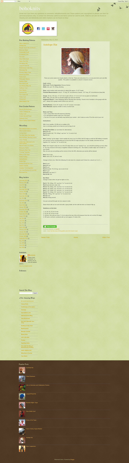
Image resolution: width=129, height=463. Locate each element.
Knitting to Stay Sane (27, 325)
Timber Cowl (22, 97)
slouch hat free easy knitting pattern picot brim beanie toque (62, 231)
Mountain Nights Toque (25, 72)
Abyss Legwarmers (24, 43)
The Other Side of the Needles (27, 135)
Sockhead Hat (23, 92)
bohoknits (29, 8)
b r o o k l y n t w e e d (27, 301)
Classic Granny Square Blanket (27, 120)
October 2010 (22, 236)
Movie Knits (24, 334)
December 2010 (23, 234)
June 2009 (22, 245)
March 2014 (22, 193)
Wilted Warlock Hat (24, 101)
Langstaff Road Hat (24, 65)
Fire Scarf (21, 56)
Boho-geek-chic (23, 172)
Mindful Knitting (23, 156)
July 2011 (21, 218)
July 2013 (21, 198)
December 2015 (23, 189)
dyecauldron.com (26, 312)
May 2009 (21, 247)
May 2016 (21, 187)
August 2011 (22, 216)
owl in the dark (25, 337)
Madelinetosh (24, 328)
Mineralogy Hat (23, 70)
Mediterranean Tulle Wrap (25, 68)
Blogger (72, 459)
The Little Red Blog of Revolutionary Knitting (27, 346)
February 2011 (23, 229)
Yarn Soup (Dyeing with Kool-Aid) (27, 170)
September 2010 (23, 238)
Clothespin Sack (23, 118)
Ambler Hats (22, 161)
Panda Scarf (22, 76)
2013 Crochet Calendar (25, 130)
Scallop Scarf (22, 114)
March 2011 (22, 227)
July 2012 (21, 202)
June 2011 (21, 220)
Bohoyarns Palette (24, 148)
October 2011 (22, 211)
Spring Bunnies (23, 159)
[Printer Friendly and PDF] (50, 227)
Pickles (23, 340)
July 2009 (21, 243)
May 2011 (21, 223)
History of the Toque (24, 154)
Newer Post (45, 237)
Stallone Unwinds (23, 165)
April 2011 (21, 225)
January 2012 (22, 207)
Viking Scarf (22, 99)
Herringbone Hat (23, 63)
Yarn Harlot (24, 356)
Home (76, 237)
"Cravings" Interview (24, 152)
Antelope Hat (50, 44)
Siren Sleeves (22, 90)
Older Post (106, 237)
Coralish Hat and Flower (25, 116)
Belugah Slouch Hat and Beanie (27, 47)
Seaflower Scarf (23, 88)
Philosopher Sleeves (24, 79)
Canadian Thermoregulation (26, 168)
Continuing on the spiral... (28, 307)
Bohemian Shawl (23, 50)
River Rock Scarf (23, 83)
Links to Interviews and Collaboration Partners (37, 385)
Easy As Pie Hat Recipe (25, 109)
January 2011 (22, 231)
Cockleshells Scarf (24, 52)
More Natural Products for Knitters (28, 128)
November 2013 (23, 196)
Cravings (23, 309)
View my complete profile (25, 266)
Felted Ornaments (30, 376)
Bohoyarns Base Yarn (24, 150)
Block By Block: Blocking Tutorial (27, 137)
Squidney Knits (25, 343)
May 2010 (21, 240)
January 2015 (22, 191)
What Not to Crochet (26, 353)
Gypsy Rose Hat (23, 61)
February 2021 (23, 182)
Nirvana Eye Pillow (24, 74)
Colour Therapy (23, 139)
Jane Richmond (25, 318)
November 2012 (23, 200)
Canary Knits (24, 304)
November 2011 (23, 209)
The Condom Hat (23, 94)
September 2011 (23, 214)
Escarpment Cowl (23, 54)
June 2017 (22, 185)
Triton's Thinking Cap (24, 111)
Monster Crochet (25, 331)
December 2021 (23, 180)
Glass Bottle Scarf (24, 59)
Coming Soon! (23, 133)
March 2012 (22, 205)
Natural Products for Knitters (26, 145)
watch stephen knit (26, 350)
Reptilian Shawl (23, 81)
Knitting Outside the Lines (25, 163)
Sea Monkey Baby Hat (25, 85)
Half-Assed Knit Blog (26, 315)
